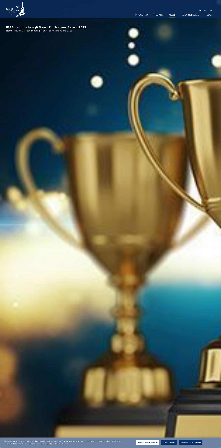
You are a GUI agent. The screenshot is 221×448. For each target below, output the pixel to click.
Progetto (141, 15)
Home (9, 31)
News (172, 15)
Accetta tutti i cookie (190, 442)
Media (208, 15)
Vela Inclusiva (190, 15)
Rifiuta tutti (169, 442)
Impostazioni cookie (147, 442)
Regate (158, 15)
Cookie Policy (61, 444)
